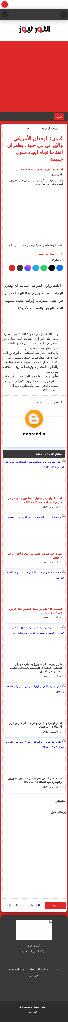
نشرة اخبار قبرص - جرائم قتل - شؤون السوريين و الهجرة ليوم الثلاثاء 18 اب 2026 (35, 780)
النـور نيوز (33, 1011)
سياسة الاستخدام (38, 969)
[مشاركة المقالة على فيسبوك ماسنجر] (27, 268)
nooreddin (46, 254)
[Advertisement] (34, 77)
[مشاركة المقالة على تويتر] (51, 268)
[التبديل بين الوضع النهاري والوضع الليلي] (4, 4)
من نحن (34, 975)
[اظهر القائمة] (63, 14)
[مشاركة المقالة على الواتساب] (43, 268)
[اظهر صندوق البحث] (4, 14)
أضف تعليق (56, 174)
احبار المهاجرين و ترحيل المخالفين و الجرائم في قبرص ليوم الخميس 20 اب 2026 (35, 500)
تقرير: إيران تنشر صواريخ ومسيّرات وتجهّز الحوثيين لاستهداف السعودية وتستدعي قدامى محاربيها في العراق (36, 667)
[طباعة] (12, 268)
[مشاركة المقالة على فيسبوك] (59, 268)
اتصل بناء (54, 969)
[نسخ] (20, 268)
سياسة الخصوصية (18, 969)
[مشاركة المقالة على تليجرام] (35, 268)
